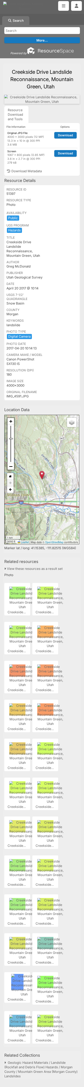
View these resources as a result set (34, 569)
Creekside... (17, 612)
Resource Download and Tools (15, 114)
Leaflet (24, 542)
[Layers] (71, 422)
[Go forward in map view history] (10, 483)
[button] (42, 475)
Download (65, 135)
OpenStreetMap (54, 542)
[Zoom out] (11, 466)
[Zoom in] (11, 421)
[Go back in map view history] (10, 489)
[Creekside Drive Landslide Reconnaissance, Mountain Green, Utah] (41, 99)
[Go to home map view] (10, 476)
